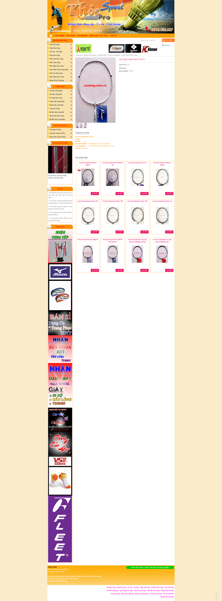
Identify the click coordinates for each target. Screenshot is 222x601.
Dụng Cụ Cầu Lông (89, 55)
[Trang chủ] (50, 36)
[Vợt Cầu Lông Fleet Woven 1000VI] (87, 186)
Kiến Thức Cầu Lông (99, 36)
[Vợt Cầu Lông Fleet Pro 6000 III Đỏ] (112, 186)
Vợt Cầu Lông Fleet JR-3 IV (137, 163)
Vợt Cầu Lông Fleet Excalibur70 (87, 239)
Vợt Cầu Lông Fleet (114, 55)
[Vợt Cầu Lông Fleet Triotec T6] (162, 224)
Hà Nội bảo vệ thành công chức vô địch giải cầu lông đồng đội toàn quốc (60, 195)
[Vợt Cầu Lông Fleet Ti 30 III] (111, 33)
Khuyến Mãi (82, 36)
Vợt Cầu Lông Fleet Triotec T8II (113, 201)
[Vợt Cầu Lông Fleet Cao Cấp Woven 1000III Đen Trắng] (137, 263)
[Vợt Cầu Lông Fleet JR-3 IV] (137, 186)
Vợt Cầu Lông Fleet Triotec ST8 (88, 201)
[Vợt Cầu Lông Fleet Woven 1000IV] (162, 186)
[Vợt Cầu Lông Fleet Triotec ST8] (87, 224)
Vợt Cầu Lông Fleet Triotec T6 (162, 201)
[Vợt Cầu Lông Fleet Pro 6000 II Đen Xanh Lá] (112, 263)
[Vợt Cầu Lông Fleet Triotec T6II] (137, 224)
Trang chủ (79, 55)
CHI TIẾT (95, 193)
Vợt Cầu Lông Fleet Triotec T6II (137, 201)
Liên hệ (113, 36)
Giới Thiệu (59, 36)
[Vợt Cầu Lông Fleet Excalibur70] (88, 263)
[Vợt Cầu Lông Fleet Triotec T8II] (112, 224)
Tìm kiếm (169, 40)
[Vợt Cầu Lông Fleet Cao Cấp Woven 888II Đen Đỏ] (162, 263)
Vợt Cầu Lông (101, 55)
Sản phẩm (70, 36)
